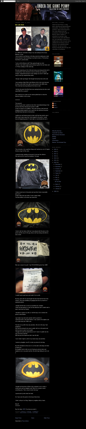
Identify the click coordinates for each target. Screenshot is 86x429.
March (57, 184)
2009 (55, 191)
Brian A (54, 103)
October (57, 168)
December (58, 164)
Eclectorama (55, 140)
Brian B (54, 105)
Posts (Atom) (25, 421)
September (58, 171)
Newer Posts (18, 418)
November (58, 166)
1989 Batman (23, 412)
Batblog (54, 136)
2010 (55, 162)
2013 (55, 158)
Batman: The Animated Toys (59, 142)
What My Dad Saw (56, 130)
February (57, 186)
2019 (55, 151)
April (56, 179)
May (56, 177)
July (56, 175)
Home (32, 418)
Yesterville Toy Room (57, 132)
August (57, 173)
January (57, 188)
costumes (35, 412)
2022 (55, 149)
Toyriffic (54, 138)
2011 (55, 160)
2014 (55, 156)
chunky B (55, 107)
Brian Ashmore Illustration (58, 134)
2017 (55, 153)
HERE (24, 409)
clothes (29, 412)
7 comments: (35, 411)
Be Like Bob (19, 25)
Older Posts (47, 418)
